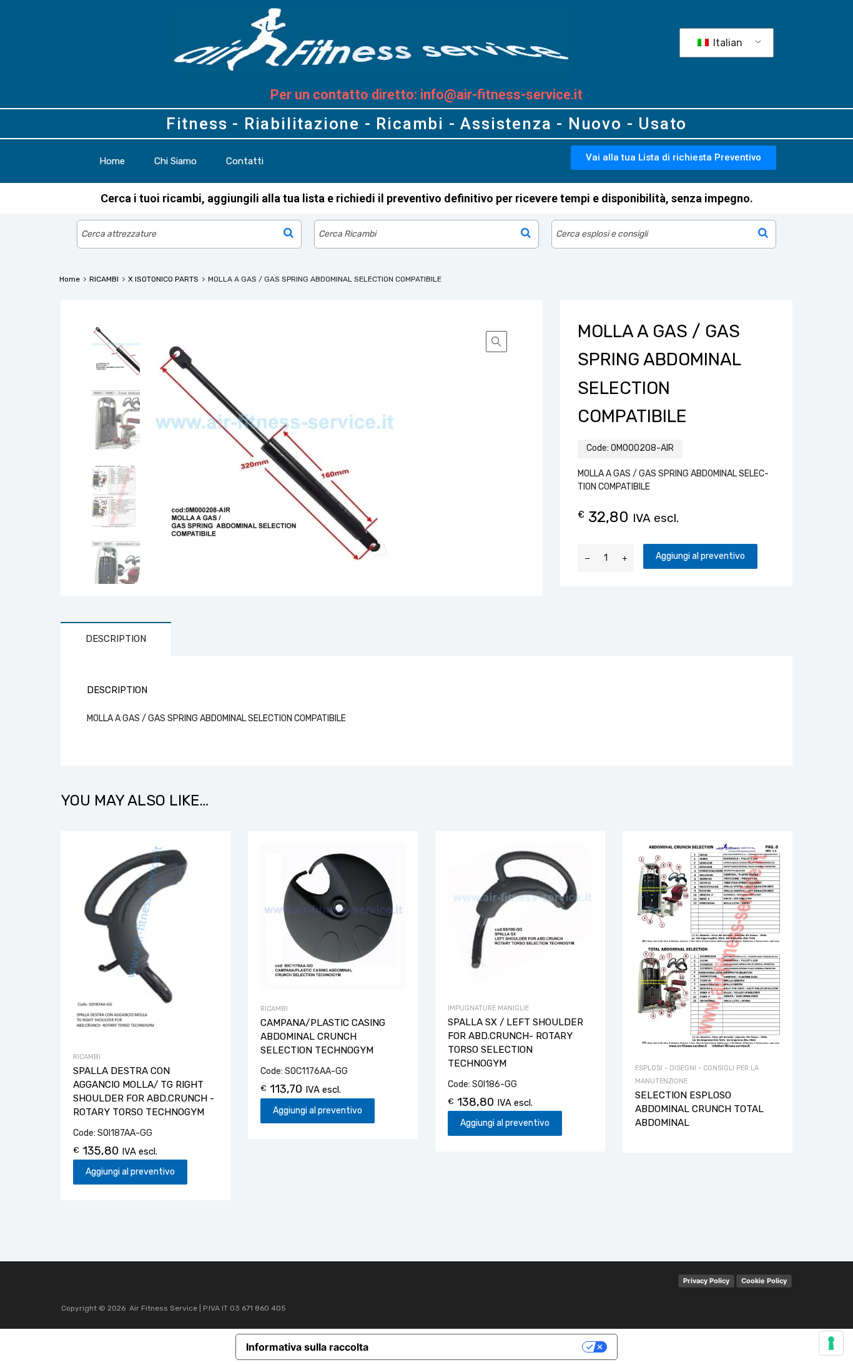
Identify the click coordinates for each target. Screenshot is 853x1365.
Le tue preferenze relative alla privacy (481, 1347)
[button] (673, 157)
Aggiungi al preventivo (700, 556)
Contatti (245, 161)
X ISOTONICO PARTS (163, 279)
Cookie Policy (764, 1280)
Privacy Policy (706, 1280)
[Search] (288, 232)
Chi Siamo (175, 161)
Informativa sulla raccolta (307, 1347)
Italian (726, 43)
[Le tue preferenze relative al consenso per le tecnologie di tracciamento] (831, 1343)
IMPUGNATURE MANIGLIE (488, 1008)
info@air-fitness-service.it (501, 94)
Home (112, 161)
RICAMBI (104, 279)
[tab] (116, 639)
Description (116, 638)
